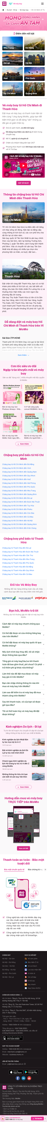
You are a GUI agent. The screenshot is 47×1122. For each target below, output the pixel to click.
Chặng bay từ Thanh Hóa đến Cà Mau (17, 574)
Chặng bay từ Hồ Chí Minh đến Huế (16, 479)
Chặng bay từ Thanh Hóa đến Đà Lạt (16, 548)
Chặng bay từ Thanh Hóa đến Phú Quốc (18, 563)
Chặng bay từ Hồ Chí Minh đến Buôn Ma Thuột (21, 502)
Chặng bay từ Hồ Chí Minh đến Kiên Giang (19, 528)
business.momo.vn (16, 1054)
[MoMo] (3, 10)
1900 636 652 (20, 1049)
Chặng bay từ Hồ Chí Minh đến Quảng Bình (19, 494)
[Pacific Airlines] (26, 598)
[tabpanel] (23, 66)
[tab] (23, 34)
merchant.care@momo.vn (17, 1052)
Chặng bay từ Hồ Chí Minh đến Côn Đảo (18, 513)
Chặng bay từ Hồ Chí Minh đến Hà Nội (17, 520)
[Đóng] (45, 1118)
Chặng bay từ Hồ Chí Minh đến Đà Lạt (17, 498)
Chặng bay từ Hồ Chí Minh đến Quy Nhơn (18, 476)
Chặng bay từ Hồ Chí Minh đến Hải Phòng (19, 483)
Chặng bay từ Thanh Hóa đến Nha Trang (18, 559)
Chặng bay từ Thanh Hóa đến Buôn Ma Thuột (20, 552)
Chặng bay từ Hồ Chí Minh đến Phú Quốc (18, 487)
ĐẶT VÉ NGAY (23, 183)
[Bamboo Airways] (9, 598)
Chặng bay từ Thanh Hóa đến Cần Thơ (17, 555)
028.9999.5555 (8, 1031)
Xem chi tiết (23, 848)
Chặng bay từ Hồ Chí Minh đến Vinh (16, 468)
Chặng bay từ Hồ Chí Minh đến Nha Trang (19, 491)
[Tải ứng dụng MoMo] (16, 1072)
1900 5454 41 (14, 1025)
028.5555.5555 (22, 1031)
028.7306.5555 (21, 1028)
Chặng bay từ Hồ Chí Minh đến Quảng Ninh (19, 524)
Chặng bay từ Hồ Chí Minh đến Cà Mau (17, 517)
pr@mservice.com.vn (15, 1064)
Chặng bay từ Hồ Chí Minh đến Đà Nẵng (18, 464)
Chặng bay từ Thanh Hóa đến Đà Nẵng (17, 567)
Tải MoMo (38, 1118)
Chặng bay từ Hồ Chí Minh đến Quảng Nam (19, 472)
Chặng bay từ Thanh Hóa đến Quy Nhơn (18, 570)
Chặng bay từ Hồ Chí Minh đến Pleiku (17, 509)
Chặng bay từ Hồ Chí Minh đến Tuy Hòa (18, 505)
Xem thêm (22, 355)
